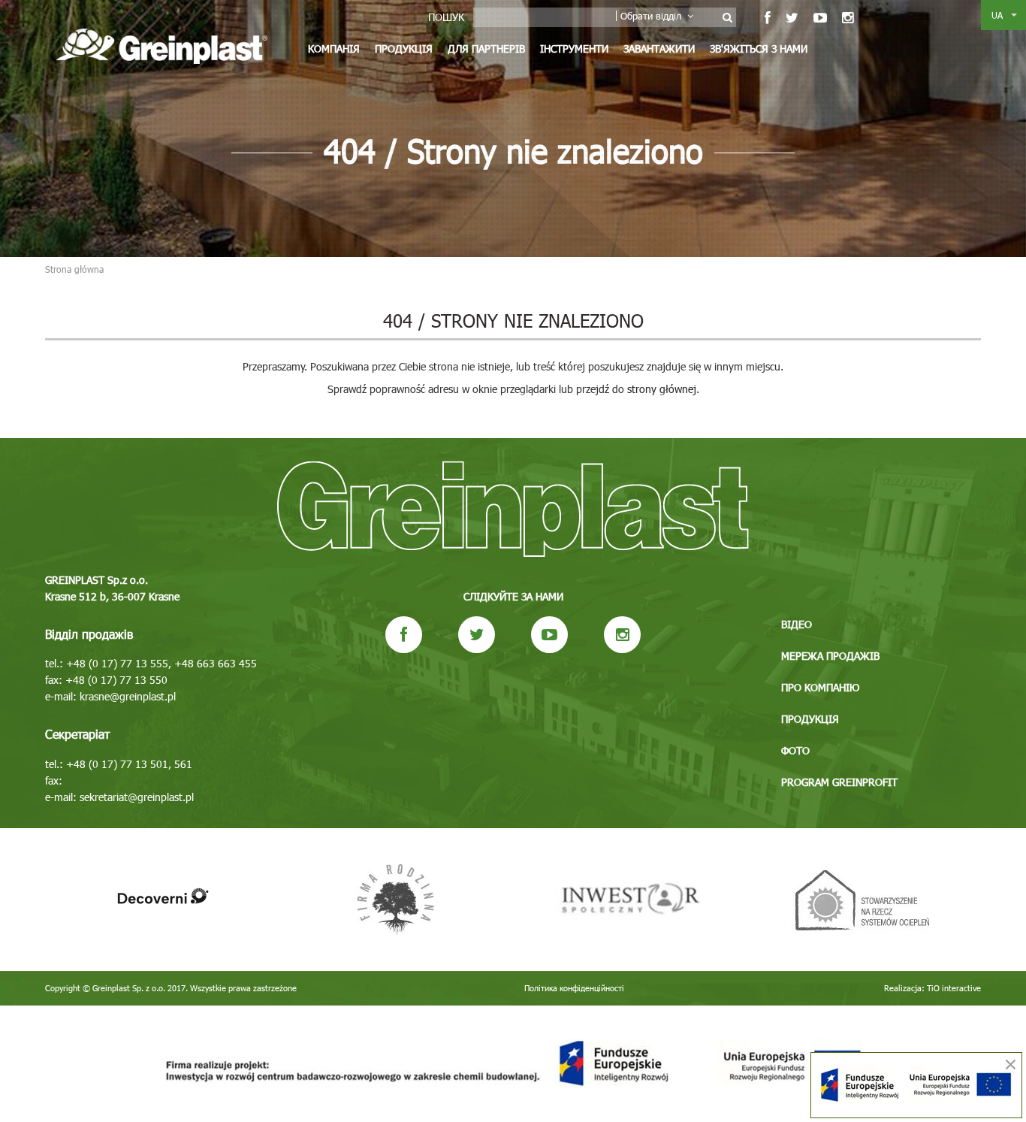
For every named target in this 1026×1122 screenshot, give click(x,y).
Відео (796, 624)
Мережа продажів (830, 656)
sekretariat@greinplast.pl (137, 797)
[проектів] (513, 1063)
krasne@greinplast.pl (128, 696)
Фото (795, 750)
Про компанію (820, 687)
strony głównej (661, 389)
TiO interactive (954, 988)
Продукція (404, 48)
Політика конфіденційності (574, 988)
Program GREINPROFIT (839, 782)
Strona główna (74, 269)
